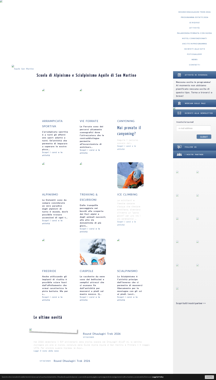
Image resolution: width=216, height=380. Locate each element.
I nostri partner (194, 154)
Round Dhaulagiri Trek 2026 (195, 12)
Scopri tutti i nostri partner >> (191, 303)
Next (162, 75)
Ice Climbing (127, 194)
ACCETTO (209, 377)
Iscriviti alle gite (194, 49)
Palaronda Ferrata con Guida (194, 33)
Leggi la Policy (157, 377)
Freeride (49, 271)
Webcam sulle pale (195, 103)
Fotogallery (194, 54)
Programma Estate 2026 (194, 17)
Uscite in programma (194, 44)
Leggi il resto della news (46, 351)
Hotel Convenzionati (194, 38)
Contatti (194, 65)
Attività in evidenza (196, 75)
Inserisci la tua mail (185, 122)
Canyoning (126, 121)
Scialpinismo (127, 271)
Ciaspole (86, 271)
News (195, 59)
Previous (154, 75)
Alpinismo (50, 194)
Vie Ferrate (89, 121)
